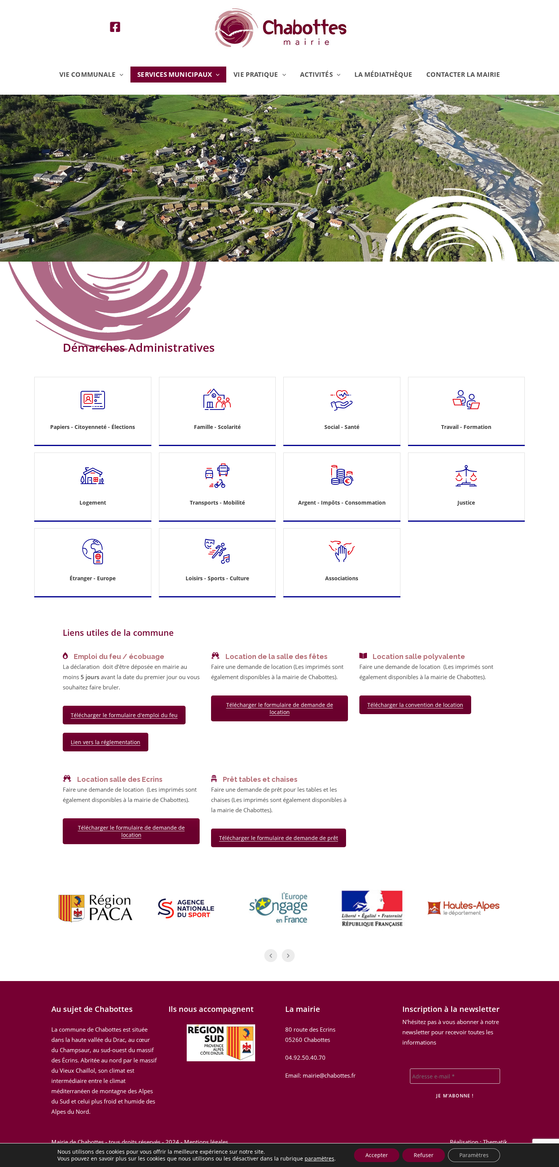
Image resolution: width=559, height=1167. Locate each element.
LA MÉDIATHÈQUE (383, 74)
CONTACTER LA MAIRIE (463, 74)
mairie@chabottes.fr (329, 1075)
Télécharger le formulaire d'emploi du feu (124, 715)
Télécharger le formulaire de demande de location (279, 708)
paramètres (319, 1158)
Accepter (376, 1155)
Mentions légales (206, 1142)
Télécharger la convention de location (415, 704)
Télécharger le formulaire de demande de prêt (278, 838)
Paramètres (474, 1155)
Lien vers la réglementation (105, 742)
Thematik (495, 1142)
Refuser (424, 1155)
